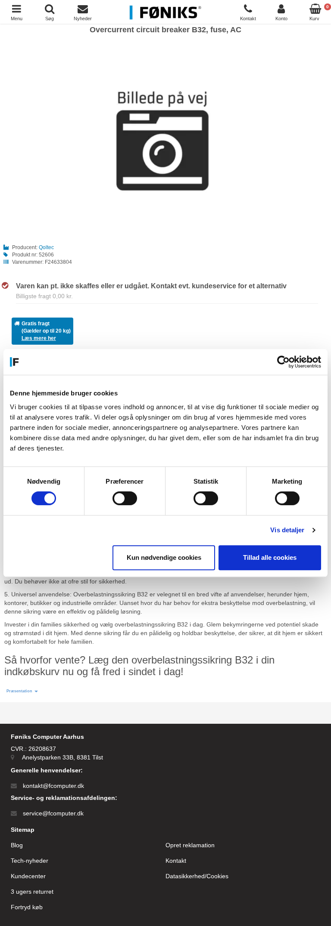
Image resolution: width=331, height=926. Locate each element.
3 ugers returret (32, 891)
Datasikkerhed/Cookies (197, 876)
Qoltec (46, 247)
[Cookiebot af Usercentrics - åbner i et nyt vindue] (283, 361)
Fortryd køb (27, 907)
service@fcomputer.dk (53, 813)
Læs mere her (39, 338)
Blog (17, 845)
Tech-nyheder (29, 860)
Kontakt (176, 860)
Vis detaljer (287, 530)
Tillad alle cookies (270, 557)
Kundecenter (28, 876)
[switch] (124, 498)
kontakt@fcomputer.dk (53, 785)
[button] (22, 691)
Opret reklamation (190, 845)
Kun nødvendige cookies (164, 557)
